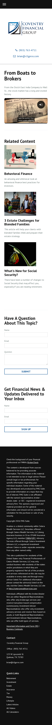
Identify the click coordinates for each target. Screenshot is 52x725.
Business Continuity (14, 629)
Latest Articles (12, 704)
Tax (8, 693)
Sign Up (26, 429)
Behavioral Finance (18, 173)
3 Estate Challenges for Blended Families (21, 222)
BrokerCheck (32, 462)
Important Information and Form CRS (22, 626)
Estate (9, 686)
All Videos (10, 708)
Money (9, 697)
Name (6, 330)
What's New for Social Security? (20, 273)
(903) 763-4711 (28, 50)
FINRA (28, 538)
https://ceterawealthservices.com (23, 588)
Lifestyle (10, 700)
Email (6, 341)
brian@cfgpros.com (28, 56)
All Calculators (12, 712)
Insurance (10, 689)
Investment (11, 682)
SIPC (34, 538)
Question (8, 352)
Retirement (11, 678)
